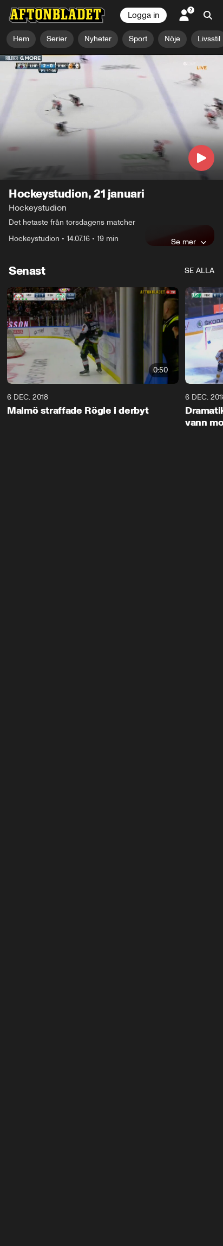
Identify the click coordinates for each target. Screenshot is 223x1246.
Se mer (183, 241)
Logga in (143, 15)
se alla (199, 270)
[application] (111, 117)
